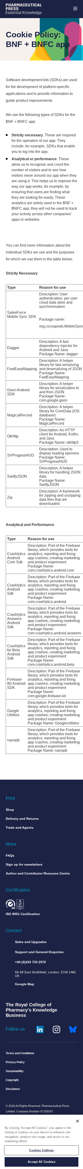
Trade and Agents (19, 827)
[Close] (77, 1121)
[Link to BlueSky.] (73, 1029)
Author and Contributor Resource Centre (38, 873)
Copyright (12, 1080)
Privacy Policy (15, 1062)
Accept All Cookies (41, 1161)
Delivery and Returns (22, 818)
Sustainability (15, 1071)
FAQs (10, 855)
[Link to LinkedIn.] (40, 1029)
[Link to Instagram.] (56, 1029)
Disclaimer (13, 1089)
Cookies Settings (41, 1150)
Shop (10, 809)
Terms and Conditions (20, 1053)
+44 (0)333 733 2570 (30, 962)
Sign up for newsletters (24, 864)
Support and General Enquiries (39, 952)
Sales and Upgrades (31, 942)
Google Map (24, 984)
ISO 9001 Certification (23, 914)
